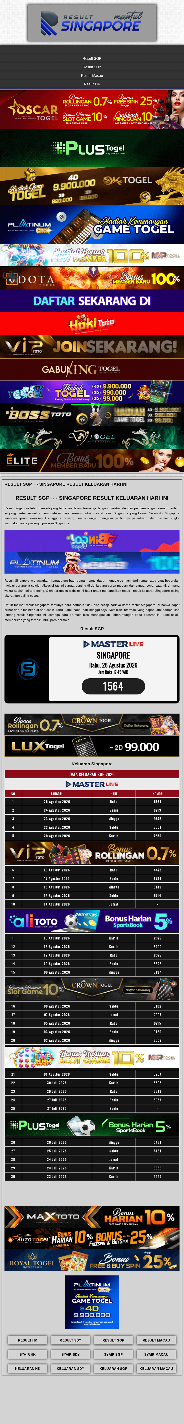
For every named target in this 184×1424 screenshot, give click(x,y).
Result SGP (92, 58)
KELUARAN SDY (70, 1369)
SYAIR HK (28, 1354)
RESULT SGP (113, 1340)
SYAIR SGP (113, 1354)
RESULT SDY (70, 1340)
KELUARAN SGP (113, 1369)
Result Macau (92, 76)
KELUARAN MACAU (156, 1369)
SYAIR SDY (70, 1354)
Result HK (92, 84)
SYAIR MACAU (156, 1354)
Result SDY (92, 67)
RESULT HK (27, 1340)
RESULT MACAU (156, 1340)
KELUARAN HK (27, 1369)
